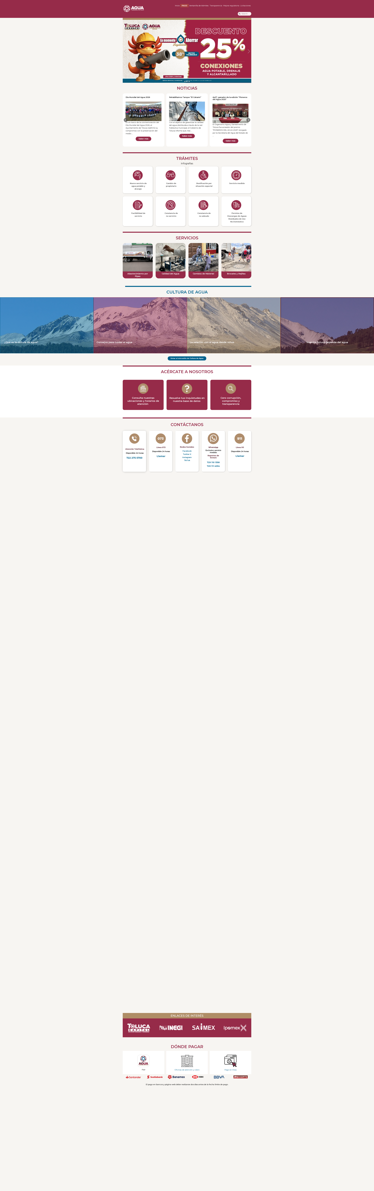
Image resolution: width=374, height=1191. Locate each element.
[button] (125, 51)
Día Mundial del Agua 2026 (138, 97)
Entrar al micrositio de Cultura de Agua (187, 358)
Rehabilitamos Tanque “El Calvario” (185, 97)
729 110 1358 (213, 462)
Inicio (177, 6)
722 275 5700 (134, 457)
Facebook (187, 451)
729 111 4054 (213, 466)
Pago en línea (230, 1070)
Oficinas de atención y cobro (187, 1070)
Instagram (187, 457)
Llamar (161, 456)
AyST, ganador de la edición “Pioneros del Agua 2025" (230, 98)
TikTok (187, 460)
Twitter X (187, 454)
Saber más (143, 139)
